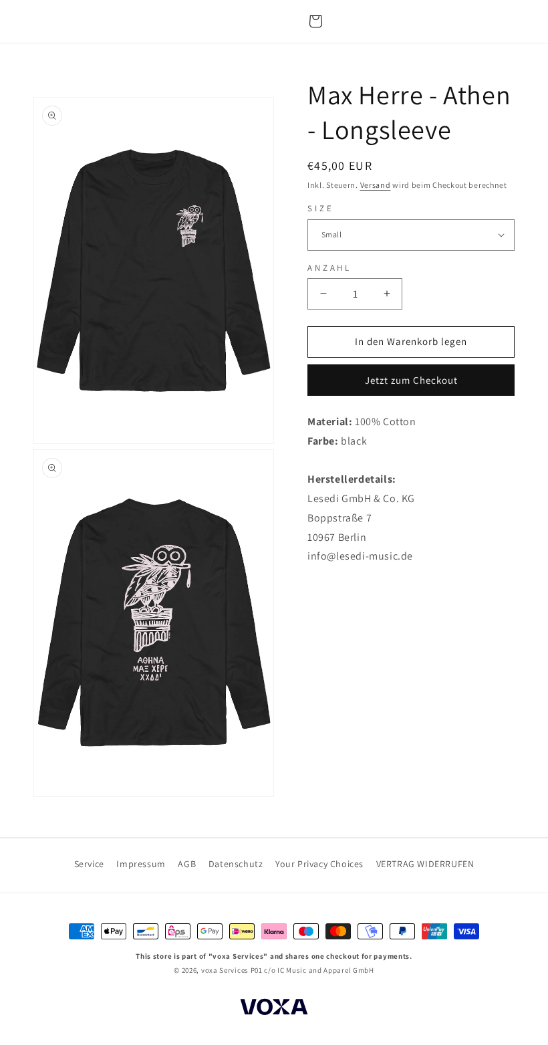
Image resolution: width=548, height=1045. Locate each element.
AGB (187, 864)
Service (89, 864)
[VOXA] (274, 1008)
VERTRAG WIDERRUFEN (425, 864)
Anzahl (329, 267)
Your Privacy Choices (319, 864)
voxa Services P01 (232, 970)
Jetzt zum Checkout (411, 380)
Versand (375, 185)
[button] (315, 21)
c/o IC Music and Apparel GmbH (319, 970)
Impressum (140, 864)
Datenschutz (236, 864)
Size (320, 208)
